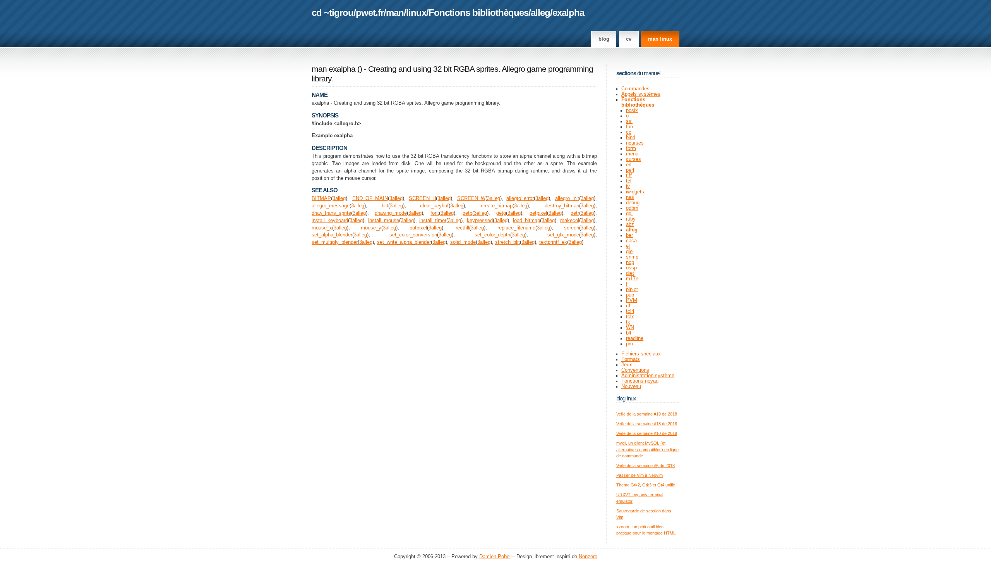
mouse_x (322, 228)
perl (630, 170)
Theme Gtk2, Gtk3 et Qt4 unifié (645, 485)
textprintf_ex (553, 242)
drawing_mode (391, 213)
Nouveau (631, 386)
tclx (630, 316)
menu (632, 154)
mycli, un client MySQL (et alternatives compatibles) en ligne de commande (647, 449)
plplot (632, 289)
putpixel (418, 228)
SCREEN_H (422, 198)
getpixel (538, 213)
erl (628, 164)
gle (629, 251)
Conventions (635, 370)
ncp (630, 262)
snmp (632, 257)
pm (629, 344)
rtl (628, 306)
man (395, 12)
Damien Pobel (495, 556)
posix (632, 110)
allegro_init (567, 198)
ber (629, 235)
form (631, 148)
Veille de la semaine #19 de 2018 (646, 414)
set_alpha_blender (332, 235)
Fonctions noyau (639, 381)
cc (628, 132)
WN (630, 327)
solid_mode (463, 242)
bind (630, 137)
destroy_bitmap (562, 206)
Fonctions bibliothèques (478, 12)
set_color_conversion (413, 235)
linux (416, 12)
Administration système (647, 375)
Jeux (626, 364)
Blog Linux (626, 398)
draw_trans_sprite (331, 213)
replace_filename (516, 228)
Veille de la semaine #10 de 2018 (646, 433)
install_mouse (383, 220)
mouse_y (371, 228)
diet (630, 273)
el (628, 246)
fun (629, 126)
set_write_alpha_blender (404, 242)
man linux (660, 39)
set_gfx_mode (563, 235)
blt (628, 333)
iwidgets (635, 192)
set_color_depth (492, 235)
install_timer (432, 220)
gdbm (632, 208)
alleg (540, 12)
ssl (629, 121)
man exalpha (333, 69)
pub (630, 295)
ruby (631, 219)
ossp (631, 268)
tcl (628, 181)
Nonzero (588, 556)
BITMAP (321, 198)
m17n (632, 278)
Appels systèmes (640, 94)
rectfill (462, 228)
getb (467, 213)
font (434, 213)
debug (633, 202)
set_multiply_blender (335, 242)
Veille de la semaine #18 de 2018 (646, 423)
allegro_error (520, 198)
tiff (629, 175)
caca (631, 240)
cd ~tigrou (332, 12)
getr (575, 213)
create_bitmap (497, 206)
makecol (569, 220)
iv (628, 186)
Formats (630, 359)
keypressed (480, 220)
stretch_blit (507, 242)
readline (634, 338)
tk (628, 322)
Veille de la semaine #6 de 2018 (645, 465)
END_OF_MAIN (370, 198)
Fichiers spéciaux (641, 354)
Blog (603, 39)
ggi (629, 213)
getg (501, 213)
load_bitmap (526, 220)
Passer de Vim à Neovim (639, 475)
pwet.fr (370, 12)
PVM (631, 300)
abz (630, 224)
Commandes (635, 88)
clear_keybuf (434, 206)
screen (571, 228)
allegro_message (331, 206)
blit (385, 206)
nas (630, 197)
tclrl (630, 311)
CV (628, 39)
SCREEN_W (471, 198)
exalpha (568, 12)
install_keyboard (330, 220)
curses (633, 159)
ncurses (635, 143)
